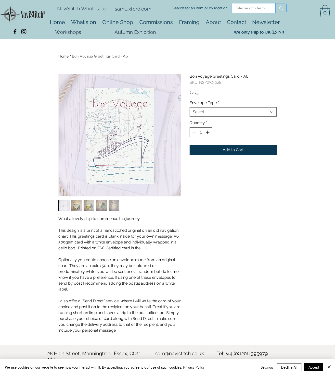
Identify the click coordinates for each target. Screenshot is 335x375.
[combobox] (233, 112)
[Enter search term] (280, 8)
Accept (314, 367)
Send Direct (144, 318)
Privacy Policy (194, 367)
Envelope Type (204, 102)
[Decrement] (193, 132)
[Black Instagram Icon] (23, 31)
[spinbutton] (201, 132)
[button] (325, 11)
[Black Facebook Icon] (15, 31)
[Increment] (208, 132)
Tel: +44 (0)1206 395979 (242, 353)
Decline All (289, 367)
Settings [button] (266, 367)
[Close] (329, 367)
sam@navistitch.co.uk (179, 353)
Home (63, 56)
